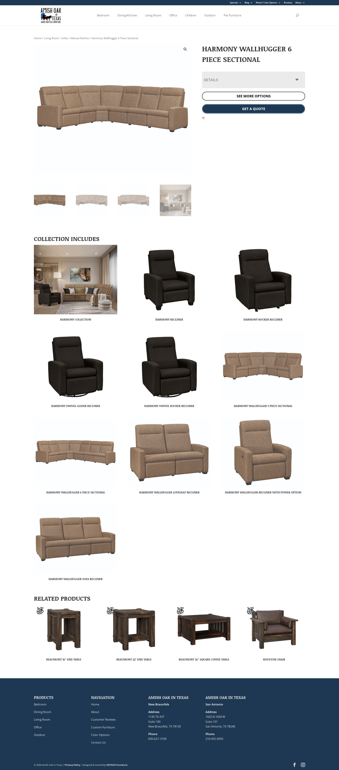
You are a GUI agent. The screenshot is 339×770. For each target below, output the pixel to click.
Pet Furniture (232, 15)
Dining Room (42, 712)
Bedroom (103, 15)
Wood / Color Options (266, 3)
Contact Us (98, 742)
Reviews (288, 3)
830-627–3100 (157, 739)
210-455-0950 (214, 739)
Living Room (153, 15)
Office (173, 15)
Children (190, 15)
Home (37, 38)
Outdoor (210, 15)
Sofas (64, 38)
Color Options (100, 735)
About (298, 3)
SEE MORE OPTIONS (254, 96)
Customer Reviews (103, 719)
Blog (247, 3)
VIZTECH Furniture (116, 764)
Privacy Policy (72, 764)
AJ (203, 118)
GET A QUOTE (253, 108)
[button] (185, 49)
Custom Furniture (103, 727)
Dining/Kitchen (127, 15)
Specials (234, 3)
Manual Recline (79, 38)
